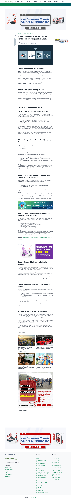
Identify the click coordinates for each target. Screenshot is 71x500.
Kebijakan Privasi (9, 471)
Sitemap (8, 476)
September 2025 (58, 470)
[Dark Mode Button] (63, 1)
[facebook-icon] (5, 455)
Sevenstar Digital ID (41, 460)
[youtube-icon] (10, 455)
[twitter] (15, 41)
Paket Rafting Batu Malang (43, 472)
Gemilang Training (41, 465)
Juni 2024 (56, 479)
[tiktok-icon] (14, 455)
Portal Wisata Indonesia (42, 484)
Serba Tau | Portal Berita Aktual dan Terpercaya (37, 497)
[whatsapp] (15, 43)
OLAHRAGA (35, 1)
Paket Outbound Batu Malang (43, 473)
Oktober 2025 (57, 469)
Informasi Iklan (9, 474)
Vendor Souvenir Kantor (42, 482)
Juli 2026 (56, 458)
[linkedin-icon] (12, 455)
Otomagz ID (40, 490)
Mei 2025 (56, 477)
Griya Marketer (40, 467)
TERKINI (17, 1)
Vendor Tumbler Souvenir (42, 480)
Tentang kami (9, 467)
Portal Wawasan (40, 470)
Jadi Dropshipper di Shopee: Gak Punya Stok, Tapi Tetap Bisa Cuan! (43, 366)
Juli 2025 (56, 474)
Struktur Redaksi (9, 469)
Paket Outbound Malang (42, 492)
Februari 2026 (57, 464)
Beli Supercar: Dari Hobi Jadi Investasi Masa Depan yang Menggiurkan (44, 348)
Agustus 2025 (57, 472)
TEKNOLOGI (43, 1)
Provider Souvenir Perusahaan (43, 479)
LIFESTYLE (56, 1)
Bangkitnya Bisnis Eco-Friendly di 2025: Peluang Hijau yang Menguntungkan (25, 348)
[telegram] (15, 45)
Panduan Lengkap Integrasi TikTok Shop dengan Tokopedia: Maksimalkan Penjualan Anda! (26, 367)
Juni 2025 (56, 475)
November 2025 (57, 467)
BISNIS (49, 1)
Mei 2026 (56, 462)
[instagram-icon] (7, 455)
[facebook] (15, 39)
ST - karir (8, 472)
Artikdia (39, 461)
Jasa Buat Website (41, 463)
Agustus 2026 (57, 457)
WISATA (28, 1)
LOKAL (22, 1)
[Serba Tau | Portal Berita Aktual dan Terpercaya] (9, 2)
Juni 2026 (56, 460)
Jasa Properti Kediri (41, 475)
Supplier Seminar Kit (41, 477)
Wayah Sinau (40, 488)
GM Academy (40, 468)
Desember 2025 (57, 465)
